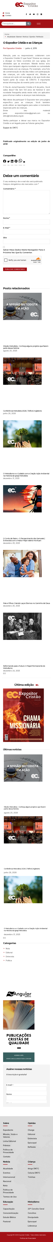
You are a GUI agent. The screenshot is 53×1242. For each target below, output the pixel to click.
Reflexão (39, 37)
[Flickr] (41, 14)
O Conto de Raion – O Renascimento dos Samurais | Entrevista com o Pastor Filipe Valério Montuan (24, 539)
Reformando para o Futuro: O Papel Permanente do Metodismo (24, 667)
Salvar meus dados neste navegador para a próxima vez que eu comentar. (24, 251)
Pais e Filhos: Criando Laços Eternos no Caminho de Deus (26, 603)
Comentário (9, 189)
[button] (4, 163)
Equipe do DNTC (10, 127)
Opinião (32, 37)
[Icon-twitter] (30, 14)
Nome (6, 218)
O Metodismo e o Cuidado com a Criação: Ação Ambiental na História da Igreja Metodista (26, 474)
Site (5, 237)
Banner (19, 37)
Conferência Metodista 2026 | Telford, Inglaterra (22, 411)
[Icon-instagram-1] (37, 14)
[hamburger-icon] (39, 23)
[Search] (28, 24)
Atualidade (11, 37)
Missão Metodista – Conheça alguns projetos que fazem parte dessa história (25, 347)
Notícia (25, 37)
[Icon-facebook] (26, 14)
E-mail (6, 228)
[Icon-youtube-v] (33, 14)
